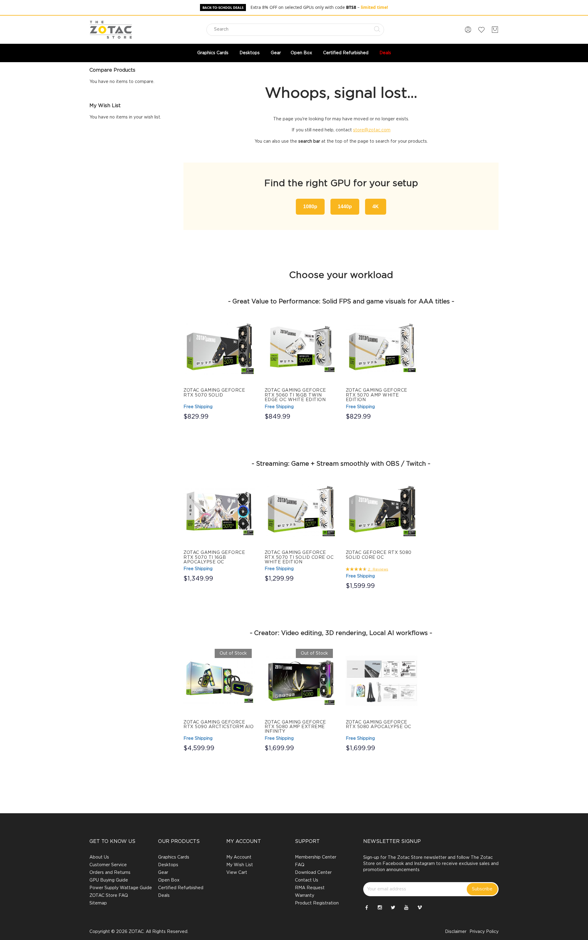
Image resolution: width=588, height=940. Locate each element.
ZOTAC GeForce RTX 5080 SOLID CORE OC (379, 555)
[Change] (468, 29)
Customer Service (108, 865)
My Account (238, 857)
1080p (310, 206)
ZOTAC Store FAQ (108, 895)
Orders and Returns (109, 872)
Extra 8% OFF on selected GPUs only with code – (319, 7)
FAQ (299, 865)
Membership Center (315, 857)
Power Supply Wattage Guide (120, 888)
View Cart (236, 872)
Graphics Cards (173, 857)
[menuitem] (213, 53)
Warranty (304, 895)
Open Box (168, 880)
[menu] (294, 53)
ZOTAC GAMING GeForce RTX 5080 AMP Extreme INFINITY (295, 727)
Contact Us (306, 880)
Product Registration (317, 903)
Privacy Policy (484, 932)
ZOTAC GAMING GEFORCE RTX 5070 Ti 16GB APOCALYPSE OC (214, 557)
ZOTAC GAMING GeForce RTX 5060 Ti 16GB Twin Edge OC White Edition (295, 395)
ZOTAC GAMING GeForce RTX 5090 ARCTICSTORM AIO (218, 724)
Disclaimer (455, 932)
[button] (468, 29)
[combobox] (295, 30)
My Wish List (239, 865)
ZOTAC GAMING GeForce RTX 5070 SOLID (214, 392)
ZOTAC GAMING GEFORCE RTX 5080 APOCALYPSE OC (378, 724)
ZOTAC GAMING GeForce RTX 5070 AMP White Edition (376, 395)
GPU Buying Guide (108, 880)
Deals (164, 895)
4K (375, 206)
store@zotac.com (371, 130)
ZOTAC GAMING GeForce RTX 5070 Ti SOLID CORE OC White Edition (299, 557)
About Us (99, 857)
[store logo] (110, 29)
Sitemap (98, 903)
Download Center (313, 872)
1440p (345, 206)
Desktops (168, 865)
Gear (163, 872)
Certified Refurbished (180, 888)
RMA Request (310, 888)
